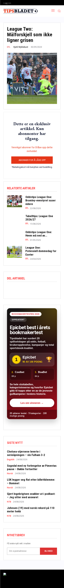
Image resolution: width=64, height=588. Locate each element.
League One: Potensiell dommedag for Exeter (40, 251)
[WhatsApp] (26, 288)
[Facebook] (10, 288)
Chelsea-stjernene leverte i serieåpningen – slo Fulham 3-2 (26, 453)
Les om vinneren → (32, 402)
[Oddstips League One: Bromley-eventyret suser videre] (14, 201)
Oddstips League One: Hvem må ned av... (38, 233)
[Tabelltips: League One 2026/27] (14, 220)
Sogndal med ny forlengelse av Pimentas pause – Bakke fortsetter (31, 467)
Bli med (49, 551)
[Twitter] (18, 288)
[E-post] (34, 288)
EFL (8, 47)
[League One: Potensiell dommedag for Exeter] (14, 252)
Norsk (10, 473)
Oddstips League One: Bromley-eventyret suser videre (40, 200)
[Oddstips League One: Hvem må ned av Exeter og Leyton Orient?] (14, 236)
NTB (9, 502)
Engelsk (11, 460)
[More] (42, 288)
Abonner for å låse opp (32, 160)
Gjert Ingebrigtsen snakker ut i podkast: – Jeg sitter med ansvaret (31, 495)
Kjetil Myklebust (20, 47)
